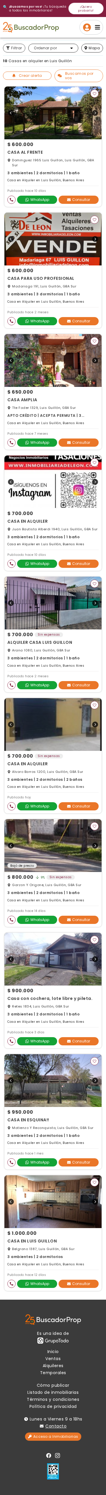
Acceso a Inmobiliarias (55, 1436)
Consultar (81, 199)
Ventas (53, 1359)
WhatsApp (39, 199)
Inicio (53, 1352)
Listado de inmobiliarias (53, 1392)
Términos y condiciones (53, 1399)
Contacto (56, 1426)
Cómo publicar (53, 1385)
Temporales (53, 1373)
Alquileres (53, 1366)
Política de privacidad (53, 1406)
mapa (94, 47)
